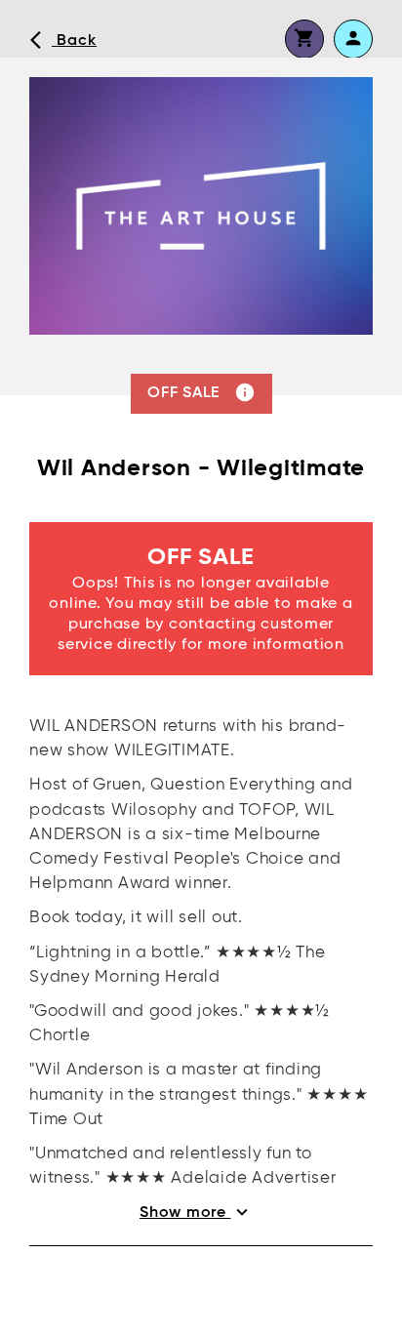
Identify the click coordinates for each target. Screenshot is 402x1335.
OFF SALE (201, 392)
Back (63, 40)
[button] (304, 39)
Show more (196, 1212)
